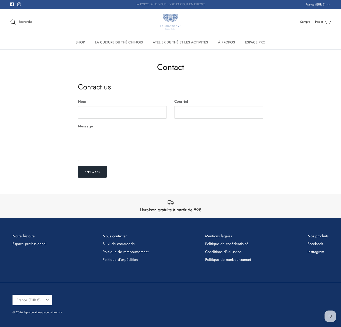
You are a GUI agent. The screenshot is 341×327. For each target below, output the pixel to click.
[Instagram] (19, 4)
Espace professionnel (29, 244)
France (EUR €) (316, 4)
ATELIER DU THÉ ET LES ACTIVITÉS (180, 42)
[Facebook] (12, 4)
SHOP (80, 42)
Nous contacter (115, 236)
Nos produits (318, 236)
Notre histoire (23, 236)
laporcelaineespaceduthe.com (43, 312)
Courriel (181, 101)
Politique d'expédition (120, 259)
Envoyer (92, 171)
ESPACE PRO (255, 42)
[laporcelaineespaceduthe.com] (170, 22)
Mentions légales (218, 236)
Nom (82, 101)
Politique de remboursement (126, 252)
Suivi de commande (119, 244)
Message (85, 126)
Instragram (316, 252)
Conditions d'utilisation (223, 252)
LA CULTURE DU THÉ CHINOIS (119, 42)
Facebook (315, 244)
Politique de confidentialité (226, 244)
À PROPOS (226, 42)
